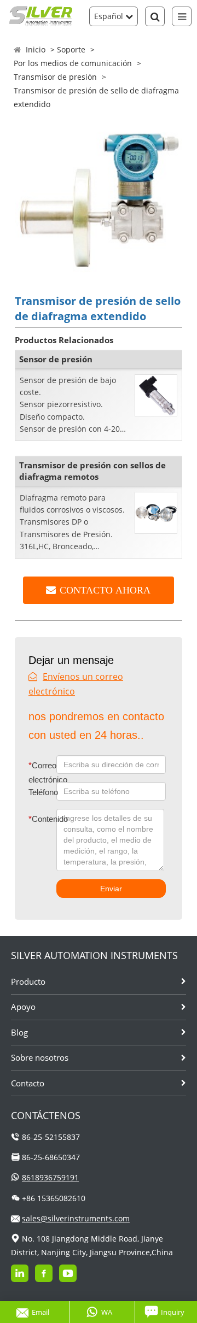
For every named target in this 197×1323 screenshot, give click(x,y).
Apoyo (23, 1006)
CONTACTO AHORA (105, 590)
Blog (19, 1032)
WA (106, 1312)
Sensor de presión (55, 359)
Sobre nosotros (39, 1057)
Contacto (27, 1083)
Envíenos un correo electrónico (75, 684)
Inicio (35, 49)
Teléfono (42, 792)
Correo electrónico (42, 772)
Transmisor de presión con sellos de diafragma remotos (92, 471)
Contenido (35, 819)
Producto (28, 981)
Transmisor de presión (55, 77)
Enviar (111, 888)
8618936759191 (50, 1177)
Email (40, 1312)
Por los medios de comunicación (73, 63)
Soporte (71, 49)
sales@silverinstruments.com (76, 1218)
